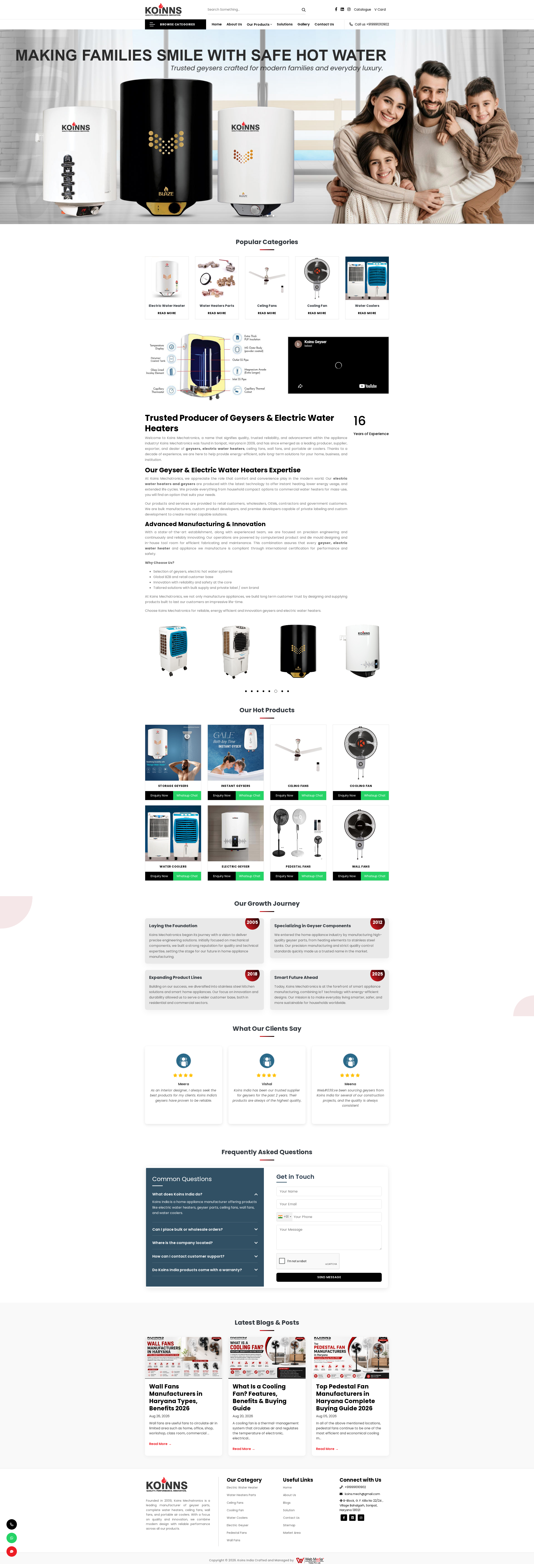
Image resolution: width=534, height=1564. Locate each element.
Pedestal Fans (298, 866)
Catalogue (362, 9)
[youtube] (344, 9)
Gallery (303, 24)
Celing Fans (298, 786)
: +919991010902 (354, 1487)
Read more (167, 313)
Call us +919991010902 (372, 24)
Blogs (287, 1503)
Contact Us (324, 24)
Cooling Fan (361, 786)
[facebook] (338, 9)
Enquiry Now (159, 795)
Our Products (258, 24)
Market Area (292, 1533)
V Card (380, 9)
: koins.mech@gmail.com (361, 1494)
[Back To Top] (522, 1552)
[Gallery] (173, 651)
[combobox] (284, 1216)
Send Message (329, 1277)
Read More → (160, 1443)
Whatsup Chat (187, 795)
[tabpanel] (173, 651)
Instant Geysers (235, 786)
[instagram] (350, 9)
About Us (234, 24)
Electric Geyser (236, 866)
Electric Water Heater (242, 1487)
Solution (289, 1510)
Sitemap (289, 1525)
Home (217, 24)
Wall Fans (361, 866)
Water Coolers (173, 866)
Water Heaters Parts (241, 1495)
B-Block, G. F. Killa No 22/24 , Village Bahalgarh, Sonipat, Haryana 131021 (361, 1505)
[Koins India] (163, 9)
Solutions (285, 24)
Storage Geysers (173, 786)
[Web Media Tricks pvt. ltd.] (310, 1560)
